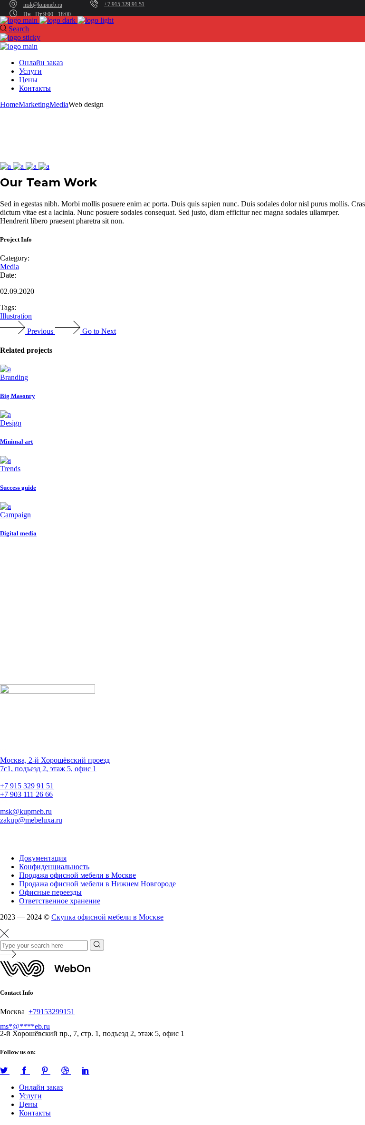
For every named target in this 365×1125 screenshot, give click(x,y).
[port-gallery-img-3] (32, 166)
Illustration (16, 316)
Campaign (15, 515)
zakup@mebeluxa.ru (31, 820)
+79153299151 (52, 1012)
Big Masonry (17, 395)
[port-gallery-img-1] (6, 166)
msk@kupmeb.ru (42, 4)
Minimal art (16, 441)
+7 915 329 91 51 (124, 4)
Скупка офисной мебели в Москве (107, 917)
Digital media (18, 533)
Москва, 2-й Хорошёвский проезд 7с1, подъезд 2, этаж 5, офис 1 (55, 764)
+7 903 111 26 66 (26, 794)
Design (10, 423)
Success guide (18, 487)
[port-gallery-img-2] (19, 166)
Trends (10, 469)
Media (9, 266)
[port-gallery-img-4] (43, 166)
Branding (14, 377)
